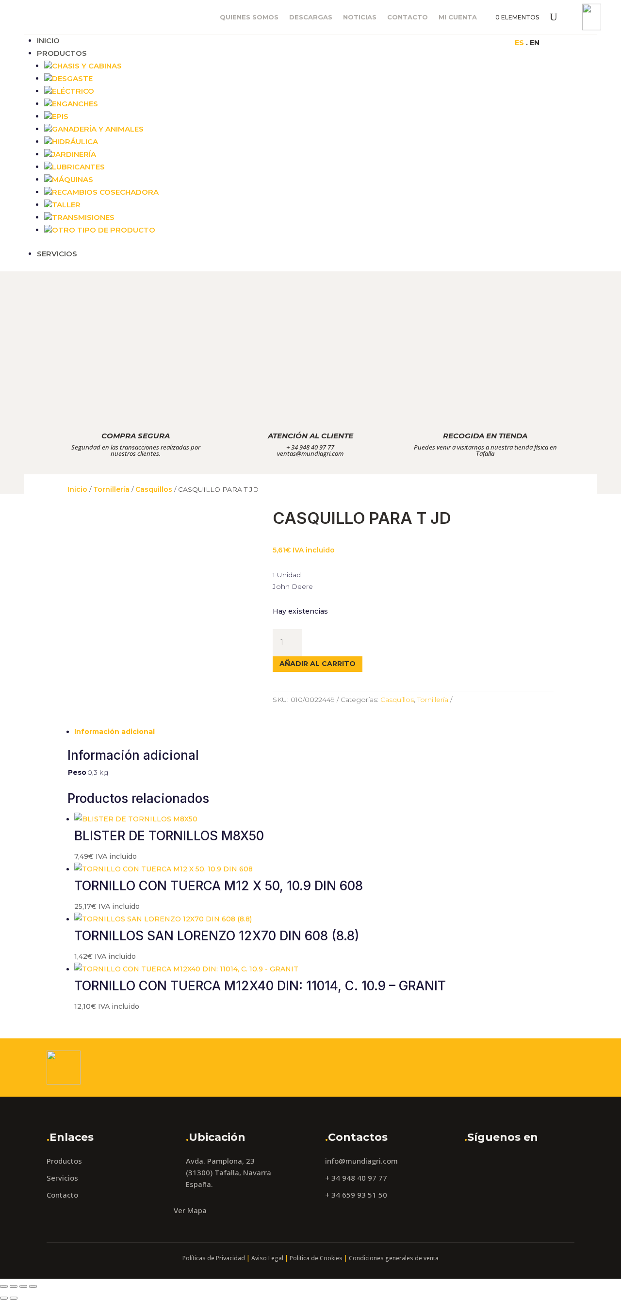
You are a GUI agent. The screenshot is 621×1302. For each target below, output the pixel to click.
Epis (60, 116)
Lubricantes (78, 166)
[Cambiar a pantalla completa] (13, 1286)
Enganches (75, 103)
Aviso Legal (267, 1258)
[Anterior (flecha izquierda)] (4, 1298)
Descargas (310, 17)
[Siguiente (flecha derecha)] (13, 1298)
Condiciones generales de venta (394, 1258)
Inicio (48, 40)
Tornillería (111, 489)
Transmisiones (83, 217)
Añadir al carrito (317, 663)
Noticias (359, 17)
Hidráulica (75, 141)
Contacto (407, 17)
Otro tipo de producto (103, 229)
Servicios (57, 253)
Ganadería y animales (98, 129)
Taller (66, 204)
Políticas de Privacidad (213, 1258)
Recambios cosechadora (105, 192)
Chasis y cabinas (87, 65)
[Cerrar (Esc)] (33, 1286)
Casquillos (153, 489)
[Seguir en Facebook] (431, 42)
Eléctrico (73, 91)
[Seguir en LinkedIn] (469, 42)
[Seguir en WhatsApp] (489, 42)
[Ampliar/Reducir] (4, 1286)
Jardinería (74, 154)
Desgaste (72, 78)
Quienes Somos (249, 17)
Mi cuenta (458, 17)
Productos (62, 53)
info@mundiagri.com (361, 1161)
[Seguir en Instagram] (450, 42)
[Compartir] (23, 1286)
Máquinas (72, 179)
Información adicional (114, 731)
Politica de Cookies (316, 1258)
